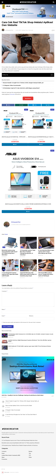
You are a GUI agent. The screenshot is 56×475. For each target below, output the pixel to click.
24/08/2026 (4, 256)
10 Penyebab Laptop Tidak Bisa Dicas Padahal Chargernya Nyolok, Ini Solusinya (20, 445)
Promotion (4, 459)
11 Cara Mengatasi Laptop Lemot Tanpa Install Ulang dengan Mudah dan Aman (19, 440)
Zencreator (7, 472)
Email (3, 316)
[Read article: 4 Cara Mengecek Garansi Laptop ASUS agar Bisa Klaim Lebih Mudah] (10, 265)
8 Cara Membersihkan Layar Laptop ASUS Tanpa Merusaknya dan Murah (46, 252)
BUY (15, 144)
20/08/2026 (41, 255)
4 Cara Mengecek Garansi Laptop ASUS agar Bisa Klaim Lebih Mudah (10, 274)
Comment (5, 291)
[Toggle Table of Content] (51, 75)
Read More (28, 98)
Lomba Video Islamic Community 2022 (11, 455)
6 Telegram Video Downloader (12, 85)
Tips (4, 247)
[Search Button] (53, 2)
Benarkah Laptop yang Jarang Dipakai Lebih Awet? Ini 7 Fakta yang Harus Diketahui (20, 442)
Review (30, 451)
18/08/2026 (4, 277)
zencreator (12, 94)
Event (3, 453)
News (3, 457)
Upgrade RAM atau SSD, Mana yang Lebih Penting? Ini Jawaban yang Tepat (28, 274)
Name (4, 309)
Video (30, 457)
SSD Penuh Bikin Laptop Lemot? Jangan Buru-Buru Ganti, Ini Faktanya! (45, 274)
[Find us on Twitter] (4, 469)
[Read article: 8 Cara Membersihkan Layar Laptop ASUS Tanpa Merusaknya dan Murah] (46, 243)
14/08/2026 (41, 277)
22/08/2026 (23, 256)
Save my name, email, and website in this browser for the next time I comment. (22, 322)
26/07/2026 (11, 343)
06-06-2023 (18, 30)
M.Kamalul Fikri (9, 30)
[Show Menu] (2, 2)
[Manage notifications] (2, 472)
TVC (30, 455)
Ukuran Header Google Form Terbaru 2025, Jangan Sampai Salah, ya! (23, 82)
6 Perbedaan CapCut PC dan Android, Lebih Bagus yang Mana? (21, 88)
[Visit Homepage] (28, 2)
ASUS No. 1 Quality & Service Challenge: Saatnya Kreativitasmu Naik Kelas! (22, 395)
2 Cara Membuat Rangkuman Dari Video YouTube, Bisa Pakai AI (21, 414)
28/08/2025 (11, 337)
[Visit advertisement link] (28, 11)
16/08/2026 (23, 277)
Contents (4, 451)
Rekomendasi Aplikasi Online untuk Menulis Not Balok (18, 405)
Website (31, 315)
